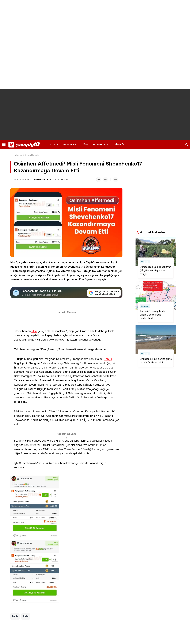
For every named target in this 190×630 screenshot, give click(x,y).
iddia (25, 616)
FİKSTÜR (120, 144)
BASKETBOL (70, 144)
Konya (108, 359)
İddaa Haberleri (32, 155)
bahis (15, 616)
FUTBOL (54, 144)
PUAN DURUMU (101, 144)
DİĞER (85, 144)
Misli (13, 262)
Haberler (18, 155)
